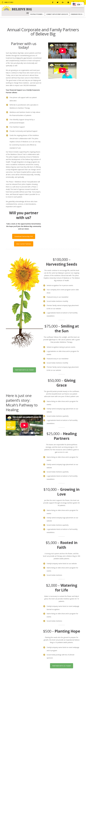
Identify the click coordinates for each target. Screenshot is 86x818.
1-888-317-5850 (8, 2)
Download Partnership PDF (23, 236)
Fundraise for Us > (77, 14)
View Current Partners (23, 244)
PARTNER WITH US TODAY (24, 370)
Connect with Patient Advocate (57, 14)
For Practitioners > (36, 14)
